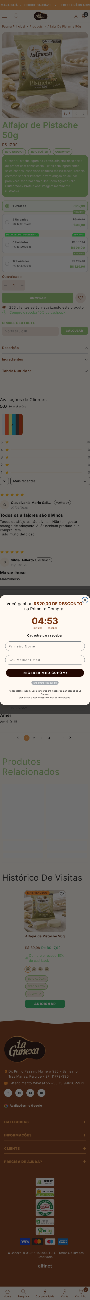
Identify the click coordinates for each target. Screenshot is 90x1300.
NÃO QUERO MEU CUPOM (45, 683)
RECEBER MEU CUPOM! (45, 673)
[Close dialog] (85, 600)
